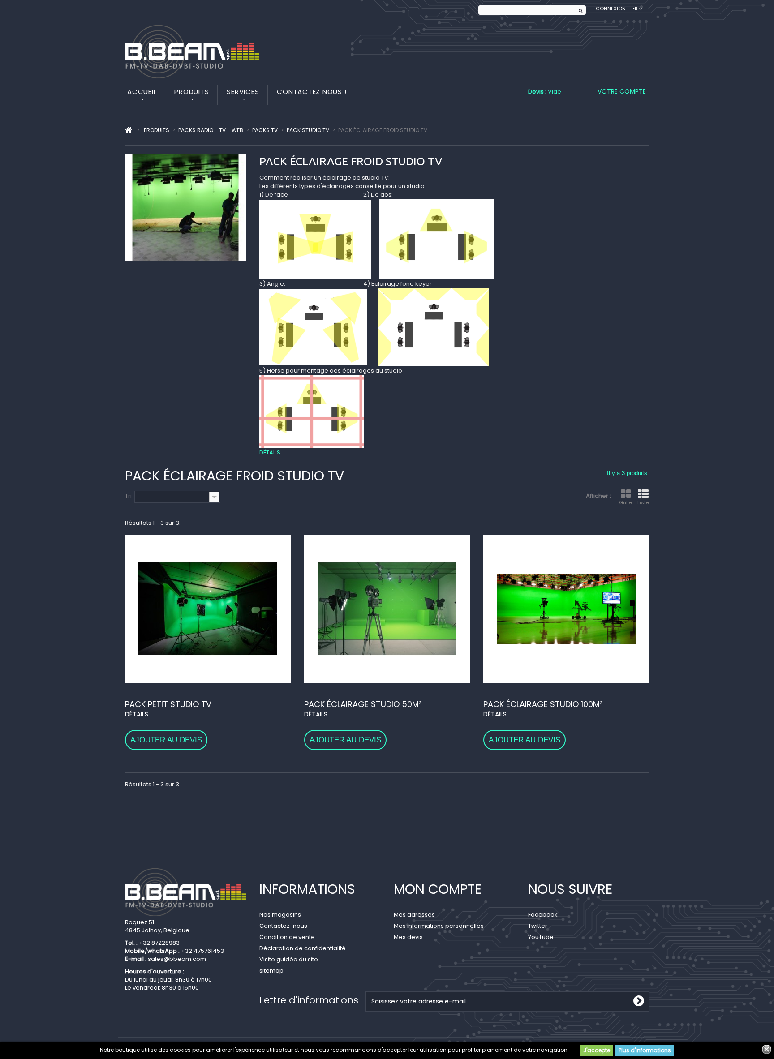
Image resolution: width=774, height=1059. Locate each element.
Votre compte (622, 91)
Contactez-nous (283, 926)
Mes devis (408, 937)
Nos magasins (280, 914)
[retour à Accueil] (128, 130)
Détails (269, 452)
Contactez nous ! (311, 91)
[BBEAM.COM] (192, 51)
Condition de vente (287, 937)
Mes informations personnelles (439, 926)
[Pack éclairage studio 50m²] (387, 609)
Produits (191, 91)
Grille (625, 502)
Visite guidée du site (288, 959)
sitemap (271, 970)
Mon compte (438, 889)
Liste (643, 502)
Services (243, 91)
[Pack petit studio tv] (208, 609)
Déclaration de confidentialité (302, 948)
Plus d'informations (645, 1050)
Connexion (611, 8)
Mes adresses (414, 914)
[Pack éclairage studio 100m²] (566, 609)
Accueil (141, 91)
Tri (128, 496)
